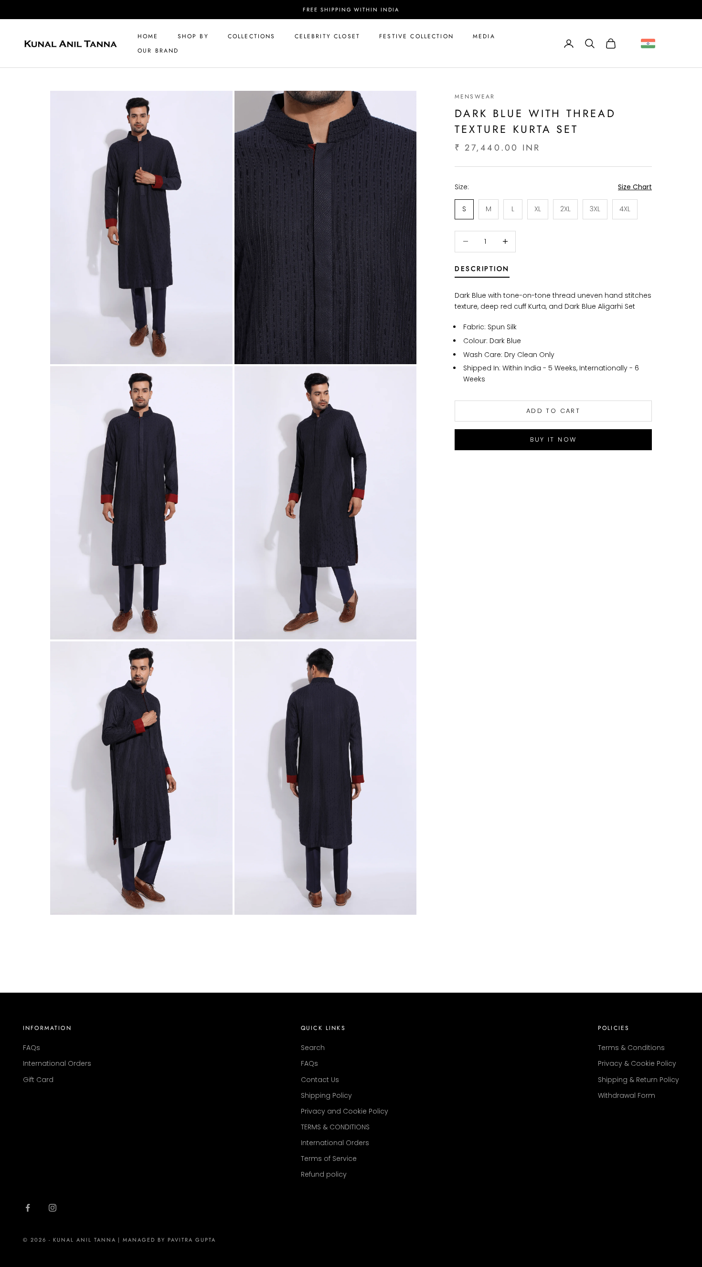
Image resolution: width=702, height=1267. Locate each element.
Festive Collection (416, 36)
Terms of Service (329, 1158)
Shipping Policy (326, 1095)
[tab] (482, 271)
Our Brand (158, 50)
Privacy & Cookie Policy (637, 1063)
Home (148, 36)
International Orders (57, 1063)
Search (313, 1047)
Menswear (475, 96)
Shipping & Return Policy (638, 1079)
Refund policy (324, 1174)
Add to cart (553, 410)
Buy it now (553, 439)
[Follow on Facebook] (27, 1208)
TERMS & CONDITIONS (335, 1127)
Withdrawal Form (626, 1095)
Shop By (193, 36)
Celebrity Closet (328, 36)
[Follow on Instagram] (52, 1208)
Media (484, 36)
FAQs (31, 1047)
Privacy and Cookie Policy (344, 1111)
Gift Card (38, 1079)
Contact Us (320, 1079)
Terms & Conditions (631, 1047)
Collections (252, 36)
